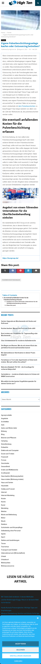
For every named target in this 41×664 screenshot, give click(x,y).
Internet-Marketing (7, 495)
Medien (3, 511)
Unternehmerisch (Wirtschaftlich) (13, 553)
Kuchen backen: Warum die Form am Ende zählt (18, 328)
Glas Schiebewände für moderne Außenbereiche (18, 340)
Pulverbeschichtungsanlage (11, 280)
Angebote (4, 418)
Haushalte (4, 486)
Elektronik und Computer (10, 450)
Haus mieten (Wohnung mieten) (12, 479)
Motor (3, 518)
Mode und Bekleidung (9, 514)
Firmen (3, 40)
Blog (2, 434)
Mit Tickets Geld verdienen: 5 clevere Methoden (17, 597)
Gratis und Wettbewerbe (9, 470)
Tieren (3, 543)
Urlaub (3, 556)
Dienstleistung (6, 444)
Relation (4, 524)
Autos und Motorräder (9, 428)
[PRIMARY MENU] (3, 3)
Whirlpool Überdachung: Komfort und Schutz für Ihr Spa (20, 613)
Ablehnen (20, 650)
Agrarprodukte (6, 415)
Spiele (3, 534)
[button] (38, 618)
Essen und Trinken (7, 454)
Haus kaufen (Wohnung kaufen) (12, 476)
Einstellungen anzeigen (20, 656)
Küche (3, 502)
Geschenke (5, 463)
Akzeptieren (20, 644)
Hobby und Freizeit (8, 489)
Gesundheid (5, 466)
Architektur (5, 422)
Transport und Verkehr (9, 550)
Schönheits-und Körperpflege (11, 527)
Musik (3, 521)
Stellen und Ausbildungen (10, 540)
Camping (4, 441)
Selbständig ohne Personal (11, 531)
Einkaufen (4, 447)
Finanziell (4, 457)
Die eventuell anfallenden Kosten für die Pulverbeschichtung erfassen (16, 298)
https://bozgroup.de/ (11, 258)
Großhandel (5, 473)
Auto (2, 425)
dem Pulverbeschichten (26, 106)
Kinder (3, 498)
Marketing (4, 508)
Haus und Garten (7, 482)
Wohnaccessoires (7, 566)
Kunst (3, 505)
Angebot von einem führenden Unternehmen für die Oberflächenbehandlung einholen (22, 302)
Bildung (4, 431)
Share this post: (11, 305)
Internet (4, 492)
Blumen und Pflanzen (8, 438)
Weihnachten (5, 563)
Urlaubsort (5, 559)
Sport (3, 537)
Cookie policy (18, 661)
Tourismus (5, 547)
